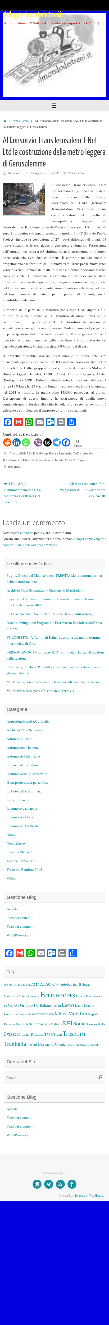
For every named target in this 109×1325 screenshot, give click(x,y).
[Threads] (47, 442)
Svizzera (12, 1033)
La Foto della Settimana (24, 791)
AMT (35, 984)
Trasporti (82, 460)
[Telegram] (57, 442)
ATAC (45, 984)
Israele (59, 460)
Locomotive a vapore (22, 808)
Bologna (84, 984)
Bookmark (14, 466)
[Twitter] (48, 1184)
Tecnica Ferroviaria (21, 860)
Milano (61, 1014)
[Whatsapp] (26, 442)
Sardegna (91, 1024)
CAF (76, 453)
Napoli (93, 1014)
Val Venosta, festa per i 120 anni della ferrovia (40, 690)
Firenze (80, 996)
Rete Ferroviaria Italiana (44, 1023)
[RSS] (60, 1184)
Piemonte (9, 1024)
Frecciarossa (94, 996)
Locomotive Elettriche (23, 825)
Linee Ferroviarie (19, 799)
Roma (79, 1023)
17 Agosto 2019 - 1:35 (45, 173)
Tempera (80, 1195)
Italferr (57, 1005)
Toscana (37, 1034)
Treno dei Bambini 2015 (24, 869)
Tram (57, 1034)
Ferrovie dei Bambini (22, 765)
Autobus (66, 984)
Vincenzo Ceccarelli (87, 1045)
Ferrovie (53, 994)
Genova (13, 1005)
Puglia (20, 1024)
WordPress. (96, 1195)
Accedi (12, 909)
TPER (48, 1034)
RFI (67, 1023)
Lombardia (24, 1014)
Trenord (32, 1045)
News (11, 834)
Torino (25, 1034)
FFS (71, 996)
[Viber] (38, 442)
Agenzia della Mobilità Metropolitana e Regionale (40, 453)
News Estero (20, 121)
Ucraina (45, 1044)
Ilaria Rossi (15, 173)
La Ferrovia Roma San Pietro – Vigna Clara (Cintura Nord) (50, 613)
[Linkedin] (16, 442)
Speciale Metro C (19, 852)
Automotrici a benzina (23, 747)
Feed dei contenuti (20, 917)
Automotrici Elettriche (23, 756)
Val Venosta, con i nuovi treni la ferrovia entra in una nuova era (53, 681)
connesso (26, 532)
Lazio (79, 1005)
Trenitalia (15, 1043)
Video (11, 878)
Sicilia (101, 1024)
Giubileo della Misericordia (27, 773)
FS (5, 1005)
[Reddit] (7, 442)
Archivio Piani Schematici (26, 730)
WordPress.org (17, 935)
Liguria (89, 1005)
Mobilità (70, 460)
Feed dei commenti (21, 926)
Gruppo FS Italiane (36, 1005)
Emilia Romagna (29, 996)
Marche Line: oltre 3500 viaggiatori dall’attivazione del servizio (82, 489)
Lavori (68, 1005)
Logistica (10, 1014)
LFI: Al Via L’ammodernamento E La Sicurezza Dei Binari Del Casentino (22, 492)
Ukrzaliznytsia (63, 1044)
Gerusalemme (44, 460)
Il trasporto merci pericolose (27, 782)
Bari (75, 984)
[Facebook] (66, 442)
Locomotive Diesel (20, 817)
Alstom (8, 984)
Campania (11, 996)
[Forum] (37, 1184)
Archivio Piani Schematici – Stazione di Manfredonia (46, 590)
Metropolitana (43, 1013)
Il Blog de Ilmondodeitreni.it (33, 15)
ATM (55, 984)
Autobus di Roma (19, 738)
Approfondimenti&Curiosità (28, 721)
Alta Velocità (22, 984)
